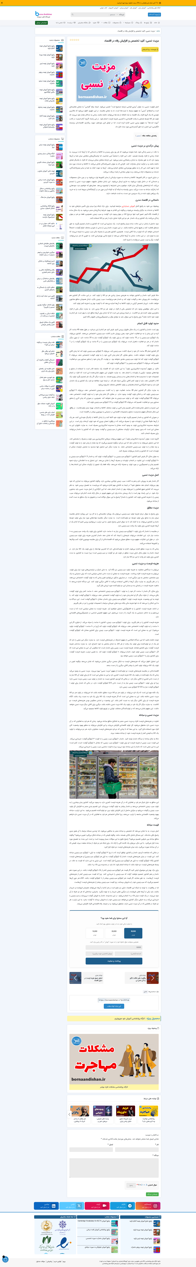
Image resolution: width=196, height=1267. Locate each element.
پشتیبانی (49, 1261)
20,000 (114, 933)
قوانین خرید (57, 1261)
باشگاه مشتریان (83, 22)
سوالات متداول (40, 1261)
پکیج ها (146, 22)
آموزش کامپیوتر (113, 8)
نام (157, 1144)
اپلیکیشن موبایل (41, 22)
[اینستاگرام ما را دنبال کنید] (155, 1206)
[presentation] (69, 1114)
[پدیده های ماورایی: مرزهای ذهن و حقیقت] (102, 1111)
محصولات (116, 22)
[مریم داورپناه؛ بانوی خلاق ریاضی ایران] (125, 1111)
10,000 (94, 933)
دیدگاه (156, 1155)
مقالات (105, 22)
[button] (2, 3)
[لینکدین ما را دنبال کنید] (53, 1205)
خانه (155, 22)
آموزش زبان (142, 8)
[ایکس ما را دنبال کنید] (79, 1206)
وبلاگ (137, 22)
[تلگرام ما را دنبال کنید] (129, 1206)
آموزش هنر (133, 8)
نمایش (138, 136)
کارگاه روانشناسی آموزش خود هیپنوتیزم (130, 1018)
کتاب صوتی (103, 8)
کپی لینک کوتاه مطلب (114, 1006)
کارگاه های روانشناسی (153, 8)
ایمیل (110, 1144)
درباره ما (70, 22)
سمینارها (127, 22)
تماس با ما (59, 22)
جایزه (94, 22)
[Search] (73, 14)
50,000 (133, 933)
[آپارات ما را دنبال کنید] (104, 1206)
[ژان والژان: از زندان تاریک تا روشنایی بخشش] (79, 1111)
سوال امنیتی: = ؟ (147, 1185)
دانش (145, 991)
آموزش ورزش (124, 8)
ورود (64, 1261)
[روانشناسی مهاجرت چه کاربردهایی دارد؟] (148, 1111)
